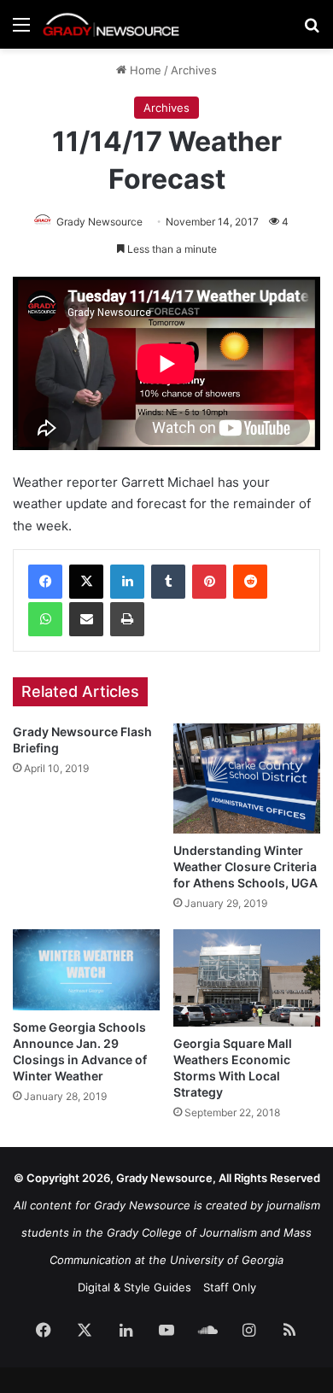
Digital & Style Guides (134, 1287)
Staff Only (229, 1287)
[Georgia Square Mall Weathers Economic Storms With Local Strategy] (246, 978)
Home (143, 70)
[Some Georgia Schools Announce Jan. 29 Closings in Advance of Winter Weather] (86, 970)
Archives (194, 70)
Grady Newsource (99, 221)
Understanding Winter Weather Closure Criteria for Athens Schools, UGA (245, 866)
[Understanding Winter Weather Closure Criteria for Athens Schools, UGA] (246, 778)
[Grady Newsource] (111, 24)
